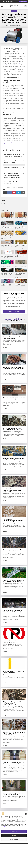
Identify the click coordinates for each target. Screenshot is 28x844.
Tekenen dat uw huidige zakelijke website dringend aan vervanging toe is (13, 368)
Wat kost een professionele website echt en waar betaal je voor (14, 398)
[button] (26, 813)
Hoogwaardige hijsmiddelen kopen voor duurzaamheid (14, 672)
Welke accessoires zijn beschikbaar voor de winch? (14, 168)
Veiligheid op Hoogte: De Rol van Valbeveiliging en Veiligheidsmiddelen (13, 703)
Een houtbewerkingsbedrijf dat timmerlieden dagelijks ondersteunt (7, 237)
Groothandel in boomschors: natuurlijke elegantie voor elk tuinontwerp (12, 490)
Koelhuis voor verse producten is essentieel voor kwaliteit (13, 793)
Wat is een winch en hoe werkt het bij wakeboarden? (14, 155)
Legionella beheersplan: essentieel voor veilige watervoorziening (13, 580)
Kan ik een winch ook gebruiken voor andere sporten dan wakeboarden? (14, 175)
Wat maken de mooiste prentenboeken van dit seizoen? (6, 285)
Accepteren (14, 831)
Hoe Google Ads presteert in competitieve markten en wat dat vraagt (7, 256)
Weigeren (14, 835)
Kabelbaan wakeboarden (8, 203)
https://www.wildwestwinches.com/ (13, 143)
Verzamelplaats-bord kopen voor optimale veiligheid (13, 641)
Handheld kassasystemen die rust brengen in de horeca (6, 274)
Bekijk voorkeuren (14, 839)
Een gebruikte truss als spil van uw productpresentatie (14, 337)
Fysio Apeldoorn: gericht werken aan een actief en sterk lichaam (20, 227)
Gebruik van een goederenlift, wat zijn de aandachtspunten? (13, 763)
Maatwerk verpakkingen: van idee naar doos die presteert (13, 459)
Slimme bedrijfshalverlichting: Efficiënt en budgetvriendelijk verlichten (12, 612)
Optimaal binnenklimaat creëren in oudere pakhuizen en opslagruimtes (14, 733)
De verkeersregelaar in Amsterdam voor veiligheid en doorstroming (13, 428)
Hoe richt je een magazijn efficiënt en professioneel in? (13, 550)
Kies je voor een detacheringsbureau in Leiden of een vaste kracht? (13, 521)
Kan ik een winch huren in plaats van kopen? (14, 161)
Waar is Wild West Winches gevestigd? (14, 182)
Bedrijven (14, 10)
